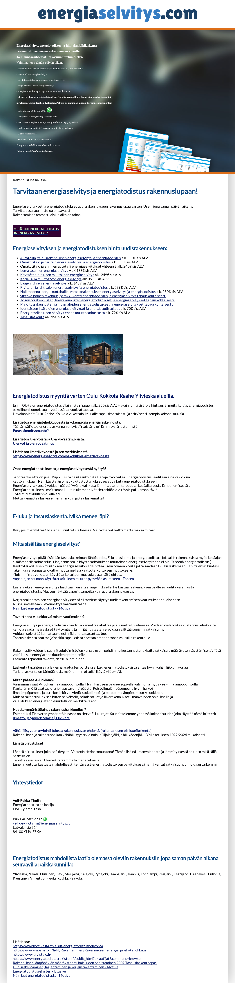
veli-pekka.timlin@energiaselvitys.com (37, 116)
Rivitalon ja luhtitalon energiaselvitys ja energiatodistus (64, 287)
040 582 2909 (39, 111)
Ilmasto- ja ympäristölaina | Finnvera (41, 718)
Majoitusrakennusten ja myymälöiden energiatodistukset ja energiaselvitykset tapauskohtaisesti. (96, 304)
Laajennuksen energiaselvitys (43, 283)
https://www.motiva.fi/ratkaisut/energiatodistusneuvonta (58, 946)
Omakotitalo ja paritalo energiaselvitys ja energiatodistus (65, 262)
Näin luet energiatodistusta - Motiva (41, 608)
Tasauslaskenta (32, 317)
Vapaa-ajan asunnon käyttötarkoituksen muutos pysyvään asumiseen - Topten (73, 579)
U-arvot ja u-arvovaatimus (33, 443)
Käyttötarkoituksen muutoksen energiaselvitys (57, 275)
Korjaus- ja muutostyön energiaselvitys (51, 279)
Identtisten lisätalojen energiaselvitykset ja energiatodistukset (70, 308)
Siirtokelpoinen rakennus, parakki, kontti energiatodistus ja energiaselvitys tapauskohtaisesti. (93, 296)
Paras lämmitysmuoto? (31, 430)
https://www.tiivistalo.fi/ (32, 954)
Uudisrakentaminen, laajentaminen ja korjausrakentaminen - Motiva (65, 967)
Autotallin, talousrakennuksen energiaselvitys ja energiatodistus (70, 258)
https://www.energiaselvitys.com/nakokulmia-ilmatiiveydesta (61, 456)
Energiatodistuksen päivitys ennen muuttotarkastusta (62, 313)
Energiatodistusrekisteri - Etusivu (39, 971)
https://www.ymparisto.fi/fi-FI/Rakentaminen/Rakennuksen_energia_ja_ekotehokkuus (79, 950)
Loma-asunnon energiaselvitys (44, 270)
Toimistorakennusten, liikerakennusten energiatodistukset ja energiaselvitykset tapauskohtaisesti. (97, 300)
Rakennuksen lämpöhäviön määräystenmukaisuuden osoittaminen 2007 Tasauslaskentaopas (85, 963)
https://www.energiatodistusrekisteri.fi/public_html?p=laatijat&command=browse (77, 958)
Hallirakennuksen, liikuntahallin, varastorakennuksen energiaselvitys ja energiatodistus (88, 291)
